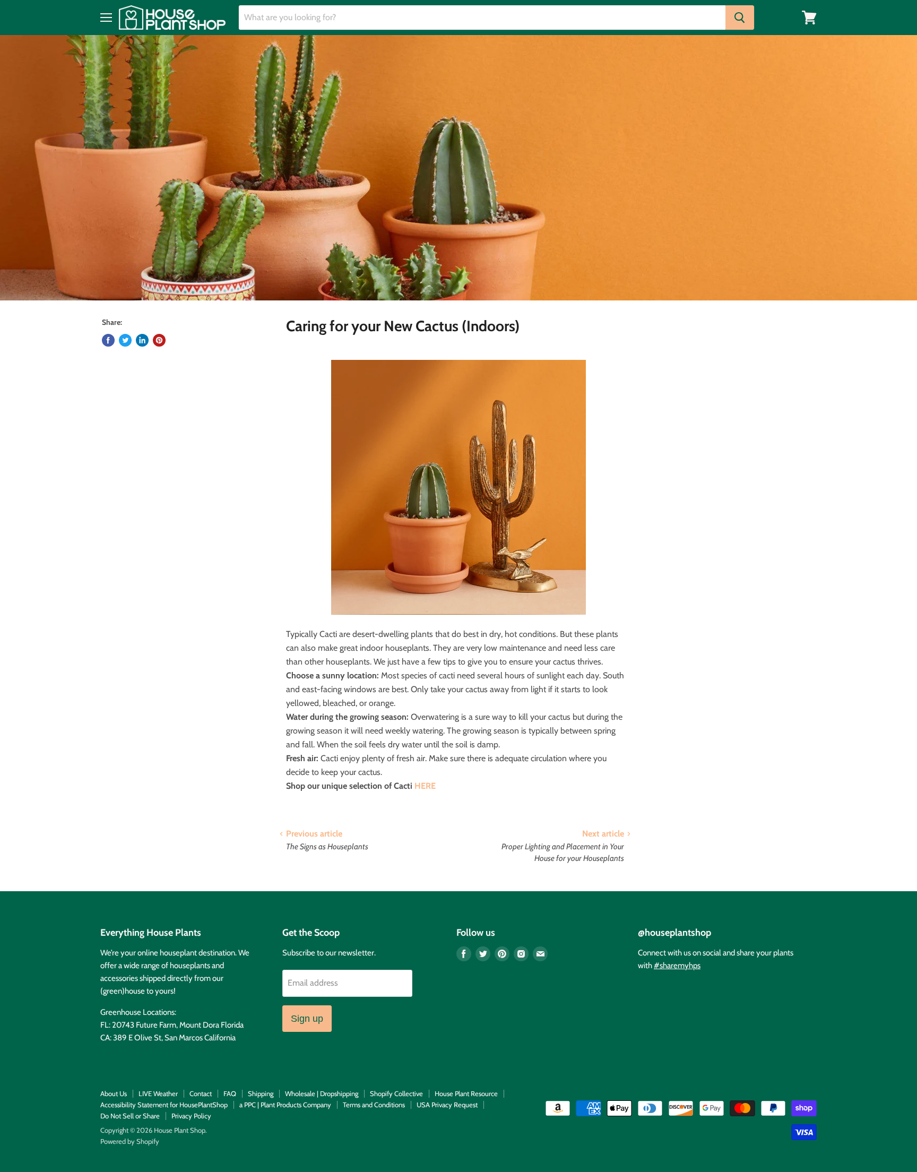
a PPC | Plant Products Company (285, 1104)
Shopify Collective (396, 1093)
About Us (113, 1093)
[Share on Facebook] (108, 340)
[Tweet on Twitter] (125, 340)
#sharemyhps (677, 965)
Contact (200, 1093)
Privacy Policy (191, 1115)
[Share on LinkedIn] (142, 340)
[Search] (739, 17)
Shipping (260, 1093)
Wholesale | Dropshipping (321, 1093)
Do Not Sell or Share (130, 1115)
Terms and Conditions (374, 1104)
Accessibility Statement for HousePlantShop (164, 1104)
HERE (425, 786)
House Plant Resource (466, 1093)
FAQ (229, 1093)
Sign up (307, 1018)
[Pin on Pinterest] (159, 340)
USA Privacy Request (447, 1104)
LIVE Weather (158, 1093)
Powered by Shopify (129, 1141)
